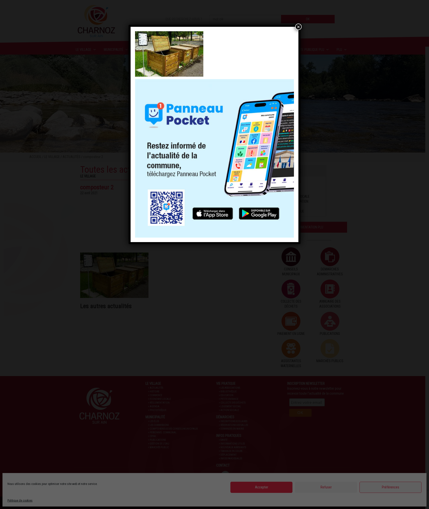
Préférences (390, 487)
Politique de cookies (20, 500)
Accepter (261, 487)
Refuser (326, 487)
